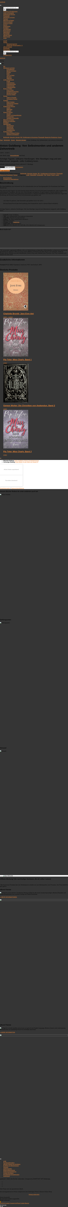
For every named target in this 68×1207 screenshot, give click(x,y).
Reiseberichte (11, 130)
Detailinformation (5, 488)
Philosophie (6, 26)
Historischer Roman (9, 14)
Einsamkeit (40, 175)
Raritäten (6, 28)
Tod (45, 175)
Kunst (53, 175)
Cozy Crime (10, 90)
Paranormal (10, 117)
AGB (4, 1161)
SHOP (5, 41)
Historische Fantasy (12, 103)
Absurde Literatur (15, 137)
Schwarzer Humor (12, 99)
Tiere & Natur (10, 75)
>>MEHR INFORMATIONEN (8, 897)
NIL (4, 66)
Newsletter (6, 33)
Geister (9, 114)
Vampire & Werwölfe (13, 118)
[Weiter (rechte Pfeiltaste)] (2, 1206)
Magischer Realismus (51, 137)
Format (2, 167)
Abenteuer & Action (9, 17)
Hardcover (16, 222)
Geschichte (10, 127)
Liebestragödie (11, 87)
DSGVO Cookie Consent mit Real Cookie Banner (14, 1203)
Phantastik (6, 16)
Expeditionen (10, 69)
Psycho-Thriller (11, 94)
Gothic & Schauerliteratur (14, 115)
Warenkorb (6, 32)
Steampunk (10, 105)
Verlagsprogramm (12, 44)
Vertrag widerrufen (34, 1194)
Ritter (8, 74)
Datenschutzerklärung (17, 488)
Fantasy (5, 19)
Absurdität (33, 175)
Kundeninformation (9, 1162)
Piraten (9, 72)
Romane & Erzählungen (10, 11)
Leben (57, 175)
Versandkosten (14, 155)
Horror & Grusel (8, 22)
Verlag (5, 42)
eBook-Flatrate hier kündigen (11, 1164)
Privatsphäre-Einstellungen (11, 1174)
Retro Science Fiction (13, 133)
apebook (2, 2)
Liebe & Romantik (8, 13)
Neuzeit (9, 111)
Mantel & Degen (11, 71)
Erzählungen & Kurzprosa (30, 137)
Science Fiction (7, 23)
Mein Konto (6, 36)
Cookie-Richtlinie (8, 1173)
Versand (5, 1167)
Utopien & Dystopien (13, 134)
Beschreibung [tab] (7, 178)
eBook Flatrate (7, 35)
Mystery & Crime (11, 93)
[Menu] (0, 5)
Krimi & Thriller (7, 88)
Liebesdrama (10, 82)
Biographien (7, 30)
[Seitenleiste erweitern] (0, 458)
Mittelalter (9, 109)
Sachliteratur (7, 29)
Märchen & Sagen (8, 20)
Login (5, 38)
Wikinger (9, 78)
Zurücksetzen (19, 167)
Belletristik (6, 137)
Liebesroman (10, 85)
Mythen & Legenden (9, 121)
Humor (5, 25)
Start (1, 140)
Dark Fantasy (11, 102)
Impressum (6, 1176)
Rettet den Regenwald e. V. (15, 45)
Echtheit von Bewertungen (11, 1165)
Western (9, 77)
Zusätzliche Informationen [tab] (10, 179)
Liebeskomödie (11, 84)
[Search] (4, 10)
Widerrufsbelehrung (9, 1170)
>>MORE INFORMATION (7, 1032)
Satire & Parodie (11, 97)
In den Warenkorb (5, 170)
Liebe (28, 175)
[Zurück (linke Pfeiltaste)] (0, 1206)
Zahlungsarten (7, 1168)
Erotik (8, 81)
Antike (8, 108)
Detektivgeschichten (13, 91)
